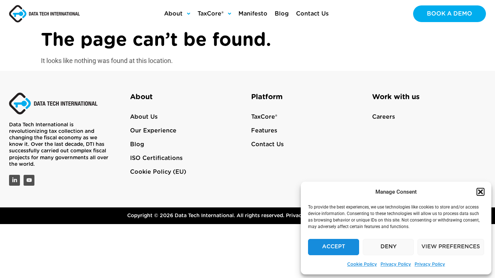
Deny (388, 246)
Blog (137, 144)
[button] (480, 191)
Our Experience (153, 131)
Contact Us (267, 144)
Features (264, 131)
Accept (333, 246)
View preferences (450, 246)
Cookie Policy (362, 264)
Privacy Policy (395, 264)
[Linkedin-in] (14, 180)
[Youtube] (29, 180)
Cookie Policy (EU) (158, 172)
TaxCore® (264, 117)
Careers (383, 117)
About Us (144, 117)
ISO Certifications (156, 158)
